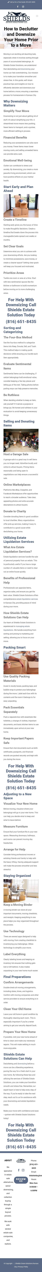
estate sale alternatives (8, 1178)
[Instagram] (23, 1170)
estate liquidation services (27, 599)
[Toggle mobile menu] (37, 16)
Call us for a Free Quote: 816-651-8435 (22, 2)
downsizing (25, 69)
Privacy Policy (23, 1267)
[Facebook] (19, 1170)
